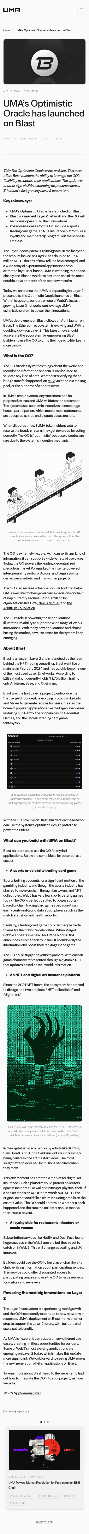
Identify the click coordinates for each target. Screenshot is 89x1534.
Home (6, 30)
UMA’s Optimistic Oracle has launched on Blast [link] (43, 30)
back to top (44, 1522)
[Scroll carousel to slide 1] (41, 1422)
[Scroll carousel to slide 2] (44, 1422)
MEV (51, 380)
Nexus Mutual (48, 602)
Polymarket (39, 568)
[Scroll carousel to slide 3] (48, 1422)
